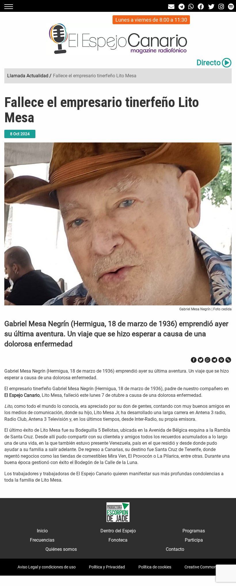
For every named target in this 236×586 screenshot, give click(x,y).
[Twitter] (200, 360)
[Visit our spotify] (231, 7)
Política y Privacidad (107, 567)
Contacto (175, 549)
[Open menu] (8, 6)
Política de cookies (154, 567)
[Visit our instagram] (221, 7)
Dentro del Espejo (118, 531)
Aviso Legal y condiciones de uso (47, 567)
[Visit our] (171, 7)
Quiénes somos (61, 549)
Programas (193, 531)
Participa (194, 540)
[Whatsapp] (207, 360)
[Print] (221, 360)
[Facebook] (194, 360)
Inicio (42, 531)
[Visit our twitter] (211, 7)
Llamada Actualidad (27, 75)
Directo (209, 62)
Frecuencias (42, 540)
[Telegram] (214, 360)
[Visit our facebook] (201, 7)
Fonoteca (118, 540)
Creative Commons (201, 567)
